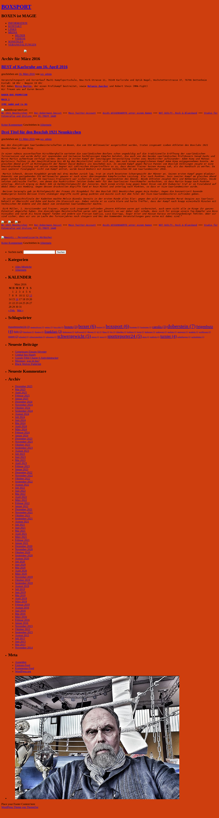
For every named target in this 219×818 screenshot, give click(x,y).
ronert (13, 336)
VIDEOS (20, 38)
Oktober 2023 (22, 444)
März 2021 (21, 537)
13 (30, 295)
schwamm (51, 337)
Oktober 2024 (22, 407)
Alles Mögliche (23, 266)
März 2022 (21, 500)
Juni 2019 (20, 592)
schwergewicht (74, 336)
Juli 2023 (20, 454)
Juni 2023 (20, 457)
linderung (150, 332)
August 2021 (22, 521)
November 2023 (24, 441)
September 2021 (24, 518)
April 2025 (21, 392)
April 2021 (21, 533)
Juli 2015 (20, 638)
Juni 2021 (20, 527)
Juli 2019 (20, 589)
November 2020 (24, 549)
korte (140, 332)
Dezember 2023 (23, 438)
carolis (159, 327)
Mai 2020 (20, 567)
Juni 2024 (20, 420)
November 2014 (24, 647)
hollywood (81, 332)
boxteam (135, 327)
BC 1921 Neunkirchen (14, 113)
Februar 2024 (22, 432)
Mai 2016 (20, 613)
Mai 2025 (20, 389)
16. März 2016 (27, 74)
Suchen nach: (15, 252)
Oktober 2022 (22, 478)
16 (17, 299)
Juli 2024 (20, 417)
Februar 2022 (22, 503)
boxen (71, 327)
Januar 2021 (21, 543)
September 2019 (24, 583)
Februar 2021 (22, 540)
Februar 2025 (22, 395)
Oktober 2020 (22, 552)
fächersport (68, 332)
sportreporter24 (124, 336)
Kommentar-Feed (24, 668)
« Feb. (11, 310)
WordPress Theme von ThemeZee (19, 807)
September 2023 (24, 447)
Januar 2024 (21, 435)
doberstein (181, 326)
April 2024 (21, 426)
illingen (91, 332)
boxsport (117, 326)
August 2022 (22, 484)
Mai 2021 (20, 530)
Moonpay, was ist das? (27, 360)
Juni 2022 (20, 490)
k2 (99, 332)
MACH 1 (5, 99)
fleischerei (28, 332)
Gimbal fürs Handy (25, 354)
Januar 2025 (21, 398)
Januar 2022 (21, 506)
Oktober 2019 (22, 580)
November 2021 (24, 512)
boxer (87, 326)
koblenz (131, 332)
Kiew (106, 332)
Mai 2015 (20, 644)
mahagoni (161, 332)
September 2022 (24, 481)
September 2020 (24, 555)
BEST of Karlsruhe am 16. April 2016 (34, 67)
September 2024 (24, 411)
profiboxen (205, 332)
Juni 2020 (20, 564)
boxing (100, 327)
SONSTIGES (15, 41)
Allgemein (45, 124)
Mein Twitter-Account (82, 113)
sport (103, 337)
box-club (59, 327)
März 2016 (21, 616)
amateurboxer (37, 327)
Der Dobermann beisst (48, 113)
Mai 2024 (20, 423)
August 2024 (22, 414)
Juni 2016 (20, 610)
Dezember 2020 (23, 546)
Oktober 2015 (22, 629)
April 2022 (21, 497)
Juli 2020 (20, 561)
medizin (172, 332)
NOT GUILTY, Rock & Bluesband (178, 113)
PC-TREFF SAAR (47, 116)
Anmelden (20, 662)
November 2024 (24, 404)
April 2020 (21, 570)
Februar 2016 (22, 620)
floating (39, 332)
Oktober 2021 (22, 515)
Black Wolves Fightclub (28, 364)
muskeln (193, 332)
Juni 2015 (20, 641)
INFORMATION (17, 23)
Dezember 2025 (23, 386)
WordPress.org (23, 671)
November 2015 (24, 626)
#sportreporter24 (19, 327)
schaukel (24, 337)
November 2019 (24, 577)
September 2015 (24, 632)
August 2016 (22, 607)
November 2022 (24, 475)
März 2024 (21, 429)
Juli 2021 (20, 524)
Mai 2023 (20, 460)
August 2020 (22, 558)
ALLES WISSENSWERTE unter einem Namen (127, 113)
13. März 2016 (27, 139)
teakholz (155, 337)
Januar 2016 (21, 623)
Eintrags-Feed (22, 665)
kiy (113, 332)
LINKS (12, 29)
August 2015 (22, 635)
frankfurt (53, 331)
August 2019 (22, 586)
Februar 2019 (22, 604)
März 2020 (21, 573)
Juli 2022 (20, 487)
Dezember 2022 (23, 472)
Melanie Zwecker (98, 86)
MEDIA (12, 32)
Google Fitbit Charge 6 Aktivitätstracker (36, 357)
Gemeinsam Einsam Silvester (31, 351)
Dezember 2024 (23, 401)
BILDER (20, 35)
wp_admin (46, 74)
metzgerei (182, 332)
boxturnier (146, 327)
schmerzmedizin (37, 337)
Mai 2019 (20, 595)
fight (18, 331)
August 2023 (22, 450)
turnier (168, 336)
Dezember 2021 (23, 509)
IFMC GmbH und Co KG (14, 104)
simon (95, 337)
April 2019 (21, 598)
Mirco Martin (23, 86)
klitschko (121, 332)
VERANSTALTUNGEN (22, 44)
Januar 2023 (21, 469)
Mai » (20, 310)
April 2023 (21, 463)
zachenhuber (197, 337)
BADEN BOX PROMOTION (14, 94)
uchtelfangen (184, 337)
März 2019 (21, 601)
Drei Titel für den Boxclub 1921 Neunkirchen (41, 132)
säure (145, 337)
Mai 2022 (20, 494)
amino (49, 327)
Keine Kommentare (12, 124)
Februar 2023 (22, 466)
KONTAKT (15, 26)
